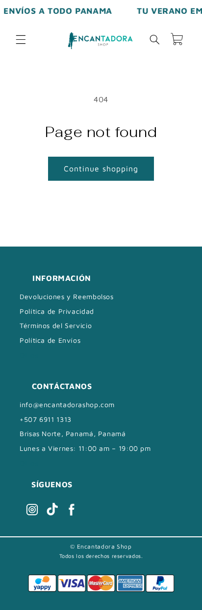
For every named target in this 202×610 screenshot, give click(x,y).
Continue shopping (101, 168)
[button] (20, 39)
